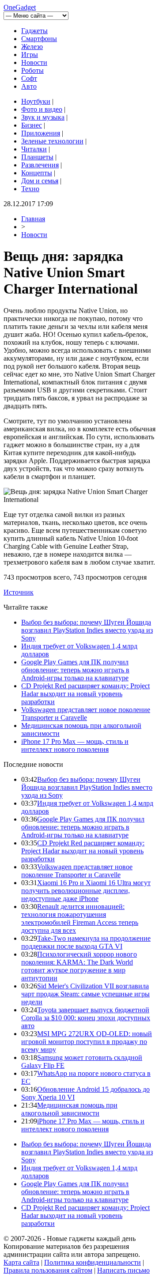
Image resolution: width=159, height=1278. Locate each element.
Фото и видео (41, 109)
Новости (34, 62)
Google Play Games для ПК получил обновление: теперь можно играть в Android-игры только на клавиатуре (75, 670)
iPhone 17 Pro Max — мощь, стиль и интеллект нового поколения (75, 745)
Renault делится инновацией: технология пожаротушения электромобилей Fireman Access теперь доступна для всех (79, 918)
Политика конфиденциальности (92, 1262)
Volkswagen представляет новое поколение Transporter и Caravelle (85, 713)
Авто (29, 86)
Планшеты (37, 157)
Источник (19, 592)
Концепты (36, 173)
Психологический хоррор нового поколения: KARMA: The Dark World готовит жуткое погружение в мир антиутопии (79, 966)
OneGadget (20, 7)
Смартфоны (39, 38)
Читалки (34, 149)
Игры (29, 54)
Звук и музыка (42, 117)
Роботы (32, 70)
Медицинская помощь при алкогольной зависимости (69, 1109)
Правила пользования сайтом (48, 1270)
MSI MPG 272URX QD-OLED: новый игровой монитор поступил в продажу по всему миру (86, 1041)
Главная (33, 218)
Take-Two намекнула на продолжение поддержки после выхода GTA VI (86, 942)
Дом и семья (39, 181)
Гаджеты (34, 30)
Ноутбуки (35, 101)
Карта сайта (21, 1262)
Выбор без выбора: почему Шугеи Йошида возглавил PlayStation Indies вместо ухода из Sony (87, 630)
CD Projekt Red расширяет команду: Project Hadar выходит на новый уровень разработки (85, 693)
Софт (29, 78)
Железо (32, 46)
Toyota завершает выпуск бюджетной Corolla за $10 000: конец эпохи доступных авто (85, 1017)
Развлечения (40, 165)
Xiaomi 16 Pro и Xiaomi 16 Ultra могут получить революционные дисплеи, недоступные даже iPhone (86, 890)
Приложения (40, 133)
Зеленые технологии (52, 141)
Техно (30, 188)
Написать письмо (123, 1270)
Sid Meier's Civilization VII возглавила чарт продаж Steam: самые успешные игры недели (85, 994)
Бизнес (31, 125)
